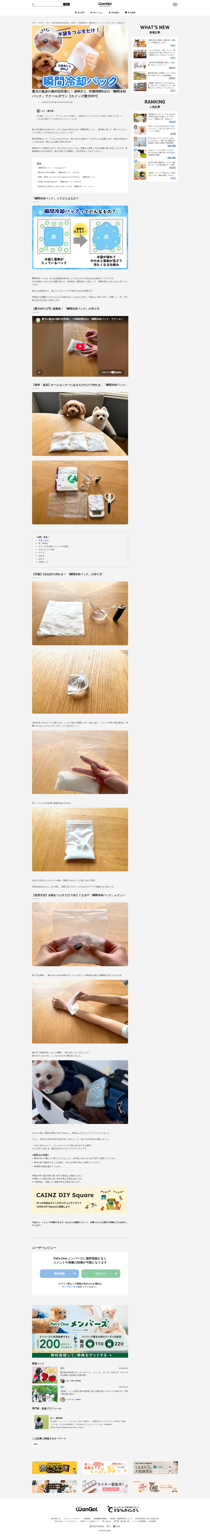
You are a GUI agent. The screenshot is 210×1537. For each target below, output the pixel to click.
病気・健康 (171, 146)
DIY (47, 23)
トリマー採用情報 (139, 1521)
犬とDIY (41, 23)
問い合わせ (106, 1521)
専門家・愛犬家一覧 (121, 1521)
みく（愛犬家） (57, 1418)
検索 (66, 4)
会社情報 (152, 1521)
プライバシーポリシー (72, 1518)
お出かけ (172, 68)
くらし (173, 45)
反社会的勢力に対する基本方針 (147, 1518)
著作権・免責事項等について (121, 1518)
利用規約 (87, 1518)
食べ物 (173, 134)
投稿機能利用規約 (100, 1518)
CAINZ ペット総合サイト (89, 1521)
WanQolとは (56, 1518)
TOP (33, 23)
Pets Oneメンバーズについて (65, 1521)
